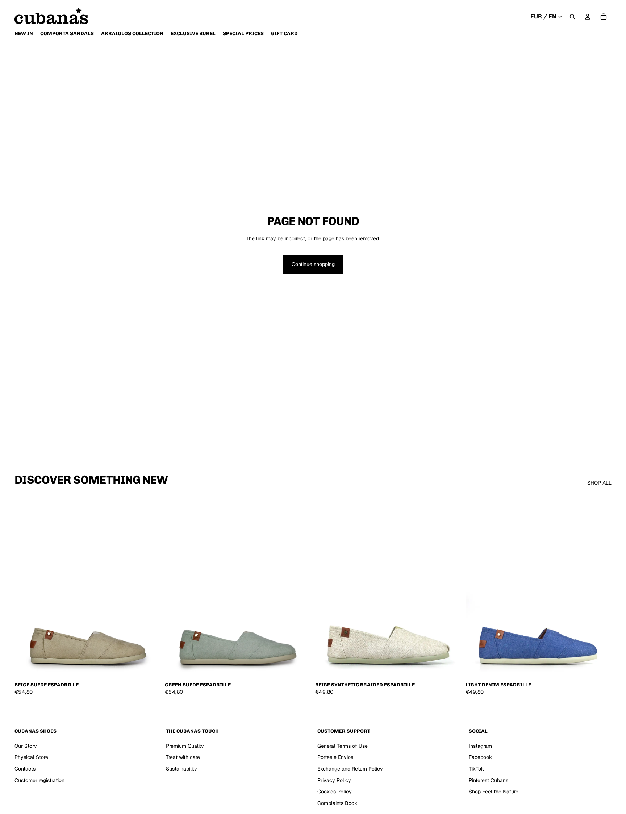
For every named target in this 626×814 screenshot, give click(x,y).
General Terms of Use (342, 746)
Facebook (480, 757)
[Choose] (149, 666)
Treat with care (183, 757)
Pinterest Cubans (488, 780)
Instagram (480, 746)
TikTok (476, 768)
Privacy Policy (334, 780)
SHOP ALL (599, 482)
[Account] (588, 17)
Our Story (25, 746)
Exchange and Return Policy (350, 768)
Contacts (25, 768)
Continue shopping (313, 264)
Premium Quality (185, 746)
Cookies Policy (334, 791)
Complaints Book (337, 803)
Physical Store (31, 757)
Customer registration (39, 780)
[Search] (572, 17)
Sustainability (181, 768)
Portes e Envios (335, 757)
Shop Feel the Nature (493, 791)
